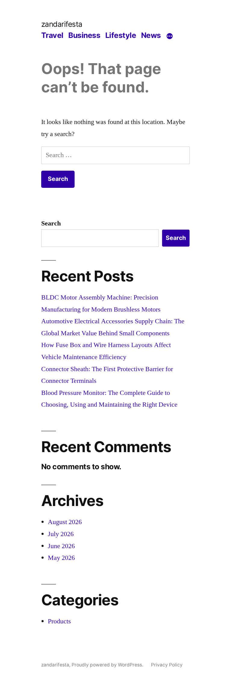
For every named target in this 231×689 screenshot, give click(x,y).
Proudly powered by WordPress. (108, 665)
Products (59, 621)
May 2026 (61, 558)
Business (84, 35)
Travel (52, 35)
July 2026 (61, 534)
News (151, 35)
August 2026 (65, 522)
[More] (169, 36)
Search (51, 223)
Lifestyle (120, 35)
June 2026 (61, 546)
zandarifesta (61, 24)
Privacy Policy (167, 665)
